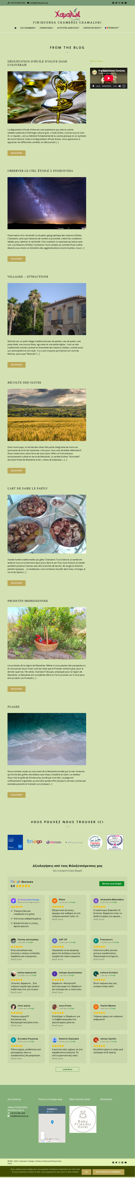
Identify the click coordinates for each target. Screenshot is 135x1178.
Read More (16, 153)
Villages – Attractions (28, 276)
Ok (86, 1172)
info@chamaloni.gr (39, 3)
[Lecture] (93, 86)
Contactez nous (91, 28)
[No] (131, 1171)
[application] (108, 78)
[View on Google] (54, 900)
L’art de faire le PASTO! (28, 488)
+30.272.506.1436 (17, 3)
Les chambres (27, 28)
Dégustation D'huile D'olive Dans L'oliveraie (37, 63)
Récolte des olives (24, 382)
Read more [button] (57, 919)
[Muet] (119, 86)
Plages (14, 707)
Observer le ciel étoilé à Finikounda (40, 171)
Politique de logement (108, 1172)
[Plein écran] (124, 86)
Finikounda (46, 28)
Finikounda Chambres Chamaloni (67, 22)
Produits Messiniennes (28, 601)
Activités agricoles (67, 28)
